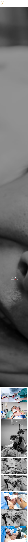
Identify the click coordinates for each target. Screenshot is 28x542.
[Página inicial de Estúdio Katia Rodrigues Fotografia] (3, 3)
